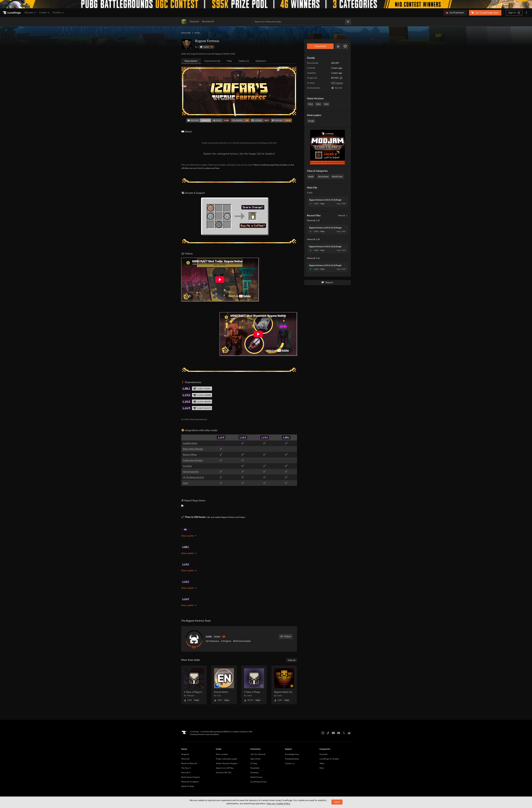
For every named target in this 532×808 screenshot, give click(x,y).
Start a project (222, 754)
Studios (57, 12)
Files (229, 61)
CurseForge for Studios (329, 759)
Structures (323, 176)
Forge (311, 121)
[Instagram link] (322, 733)
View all (341, 216)
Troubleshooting (292, 759)
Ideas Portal (255, 759)
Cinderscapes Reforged (192, 460)
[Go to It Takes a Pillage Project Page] (254, 684)
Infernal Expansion (191, 472)
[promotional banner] (266, 4)
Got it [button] (337, 802)
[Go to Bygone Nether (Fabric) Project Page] (284, 684)
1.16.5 (326, 104)
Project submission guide (226, 759)
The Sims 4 (186, 768)
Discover (194, 21)
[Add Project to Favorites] (338, 46)
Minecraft (186, 33)
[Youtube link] (333, 733)
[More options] (526, 13)
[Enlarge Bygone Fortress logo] (186, 44)
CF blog (253, 764)
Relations (261, 61)
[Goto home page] (12, 12)
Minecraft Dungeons (190, 782)
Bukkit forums (256, 777)
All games (185, 754)
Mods (197, 33)
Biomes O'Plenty (190, 455)
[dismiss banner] (527, 4)
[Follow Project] (345, 46)
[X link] (344, 733)
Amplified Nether (190, 443)
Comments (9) (212, 61)
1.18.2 (318, 104)
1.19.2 (310, 104)
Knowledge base (292, 754)
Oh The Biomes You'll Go (193, 477)
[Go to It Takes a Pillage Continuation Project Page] (194, 684)
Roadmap (254, 773)
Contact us (289, 764)
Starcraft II (185, 773)
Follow (287, 636)
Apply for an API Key (224, 768)
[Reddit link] (349, 733)
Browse (29, 12)
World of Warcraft (189, 764)
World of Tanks (187, 786)
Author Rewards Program (226, 764)
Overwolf (323, 754)
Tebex (321, 764)
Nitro (321, 768)
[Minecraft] (184, 22)
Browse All (208, 21)
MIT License (337, 83)
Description (191, 61)
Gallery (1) (243, 61)
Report (329, 282)
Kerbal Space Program (190, 777)
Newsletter (255, 768)
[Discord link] (338, 733)
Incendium (187, 466)
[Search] (348, 22)
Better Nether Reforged (193, 449)
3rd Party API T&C (224, 773)
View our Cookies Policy (278, 803)
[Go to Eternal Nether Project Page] (224, 684)
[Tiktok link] (328, 733)
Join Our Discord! (257, 754)
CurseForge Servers (258, 782)
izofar (209, 636)
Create (43, 12)
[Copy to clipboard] (341, 78)
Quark (185, 483)
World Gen (337, 176)
